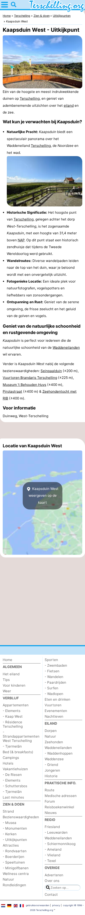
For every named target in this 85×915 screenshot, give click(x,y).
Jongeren (52, 770)
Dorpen (51, 731)
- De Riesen (12, 774)
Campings (11, 757)
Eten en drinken (57, 699)
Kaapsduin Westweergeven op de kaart (44, 496)
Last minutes (13, 797)
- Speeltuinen (14, 862)
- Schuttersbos (15, 786)
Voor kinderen (14, 685)
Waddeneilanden (66, 347)
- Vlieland (52, 855)
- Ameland (53, 849)
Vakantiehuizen (15, 769)
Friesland (52, 827)
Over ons (52, 881)
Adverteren (54, 875)
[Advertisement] (42, 430)
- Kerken (10, 834)
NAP (21, 240)
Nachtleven (54, 716)
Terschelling (30, 98)
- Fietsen (52, 671)
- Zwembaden (56, 665)
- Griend (51, 764)
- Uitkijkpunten (15, 840)
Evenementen (56, 711)
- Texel (50, 861)
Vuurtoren (53, 705)
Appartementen (16, 705)
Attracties (11, 845)
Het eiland (11, 674)
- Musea (9, 823)
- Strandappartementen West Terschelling (21, 736)
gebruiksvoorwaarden (37, 905)
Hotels (8, 763)
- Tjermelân (12, 746)
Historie (51, 776)
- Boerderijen (13, 856)
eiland (69, 105)
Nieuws (51, 813)
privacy (56, 905)
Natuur (8, 879)
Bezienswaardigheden (21, 817)
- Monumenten (15, 828)
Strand (8, 811)
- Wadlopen (54, 694)
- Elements (11, 711)
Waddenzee (54, 759)
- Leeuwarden (56, 832)
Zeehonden (54, 742)
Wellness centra (16, 873)
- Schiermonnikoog (60, 844)
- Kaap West (13, 716)
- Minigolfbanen (16, 868)
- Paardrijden (55, 682)
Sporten (51, 660)
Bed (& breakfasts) (18, 752)
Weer (7, 691)
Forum (50, 801)
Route (49, 790)
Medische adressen (61, 796)
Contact (51, 894)
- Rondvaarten (15, 851)
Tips (6, 680)
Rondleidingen (14, 885)
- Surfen (51, 688)
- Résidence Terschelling (13, 724)
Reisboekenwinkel (59, 807)
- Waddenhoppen (59, 753)
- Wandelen (54, 677)
